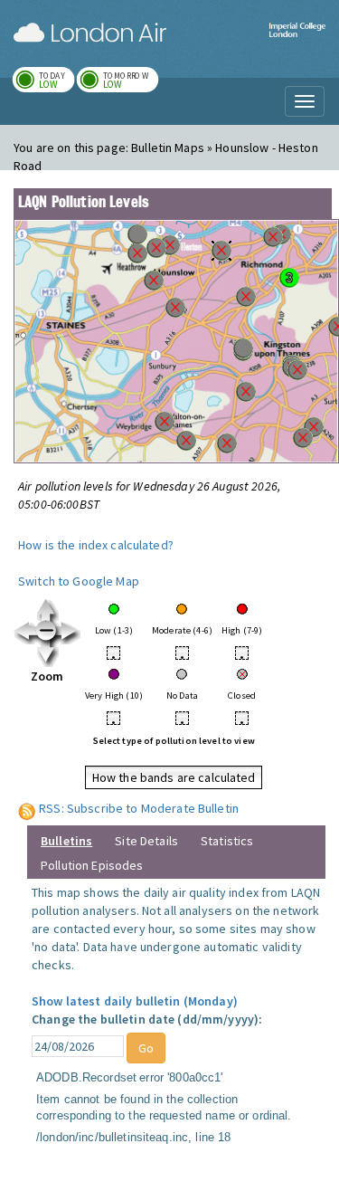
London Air (90, 33)
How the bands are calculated (174, 777)
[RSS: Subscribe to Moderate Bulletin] (27, 808)
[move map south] (47, 654)
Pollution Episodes (92, 865)
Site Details (146, 841)
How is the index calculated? (96, 545)
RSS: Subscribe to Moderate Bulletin (139, 808)
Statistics (227, 841)
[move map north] (47, 609)
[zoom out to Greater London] (47, 632)
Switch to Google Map (78, 581)
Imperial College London (297, 41)
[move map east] (69, 632)
